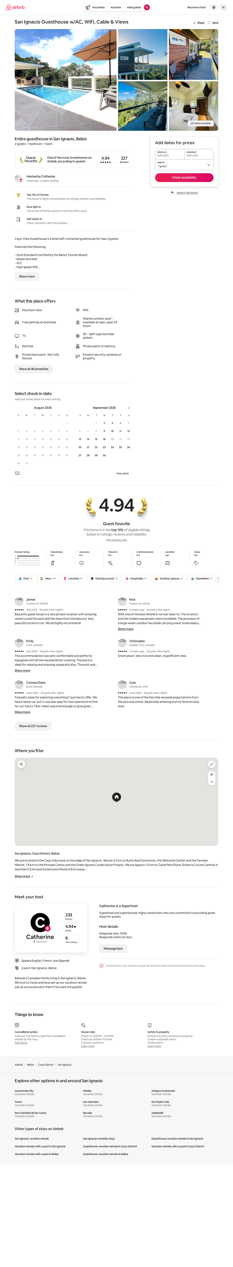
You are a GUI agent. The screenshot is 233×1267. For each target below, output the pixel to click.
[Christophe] (122, 643)
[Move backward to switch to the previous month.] (18, 408)
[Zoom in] (211, 774)
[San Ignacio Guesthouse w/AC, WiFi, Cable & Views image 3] (142, 106)
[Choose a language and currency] (214, 7)
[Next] (218, 578)
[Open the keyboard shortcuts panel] (17, 473)
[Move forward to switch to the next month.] (129, 408)
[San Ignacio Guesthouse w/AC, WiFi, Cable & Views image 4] (193, 54)
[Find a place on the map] (21, 764)
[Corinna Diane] (19, 684)
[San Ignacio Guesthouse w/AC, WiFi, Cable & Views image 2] (142, 54)
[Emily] (19, 643)
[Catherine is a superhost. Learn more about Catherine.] (18, 178)
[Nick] (122, 601)
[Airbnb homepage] (15, 7)
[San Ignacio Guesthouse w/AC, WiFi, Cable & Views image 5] (193, 106)
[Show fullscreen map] (211, 764)
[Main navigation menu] (223, 7)
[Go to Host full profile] (51, 928)
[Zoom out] (211, 782)
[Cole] (122, 684)
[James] (19, 601)
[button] (67, 423)
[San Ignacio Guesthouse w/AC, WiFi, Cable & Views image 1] (66, 80)
